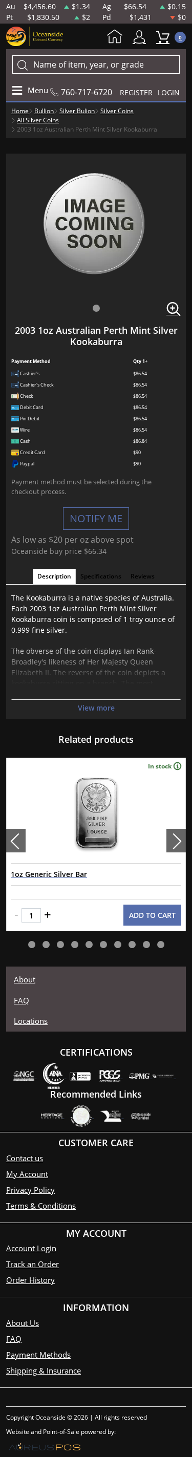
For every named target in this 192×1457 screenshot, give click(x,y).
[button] (96, 308)
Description (54, 576)
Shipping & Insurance (43, 1370)
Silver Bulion (77, 110)
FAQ (21, 1000)
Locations (31, 1021)
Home (117, 37)
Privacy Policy (30, 1190)
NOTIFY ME (96, 518)
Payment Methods (38, 1354)
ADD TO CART (152, 915)
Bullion (44, 110)
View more (96, 708)
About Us (22, 1323)
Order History (30, 1280)
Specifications (100, 576)
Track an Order (32, 1264)
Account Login (31, 1248)
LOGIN (169, 92)
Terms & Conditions (41, 1206)
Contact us (24, 1158)
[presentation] (16, 840)
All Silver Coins (38, 120)
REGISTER (136, 92)
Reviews (143, 576)
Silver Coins (117, 110)
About (24, 979)
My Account (142, 37)
